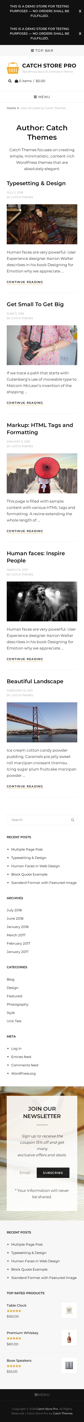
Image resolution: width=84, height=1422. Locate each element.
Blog (10, 979)
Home (11, 108)
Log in (16, 1048)
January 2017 (17, 952)
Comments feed (24, 1065)
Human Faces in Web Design (35, 866)
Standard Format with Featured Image (44, 883)
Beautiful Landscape (35, 681)
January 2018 (18, 927)
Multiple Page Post (27, 849)
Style (11, 1013)
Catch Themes (22, 197)
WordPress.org (23, 1073)
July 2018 (14, 910)
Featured (14, 996)
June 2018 (15, 918)
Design (12, 988)
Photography (17, 1004)
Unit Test (14, 1021)
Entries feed (21, 1057)
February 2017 (18, 943)
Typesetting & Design (36, 183)
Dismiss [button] (80, 11)
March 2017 (16, 935)
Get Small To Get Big (35, 304)
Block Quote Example (29, 874)
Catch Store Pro (49, 65)
